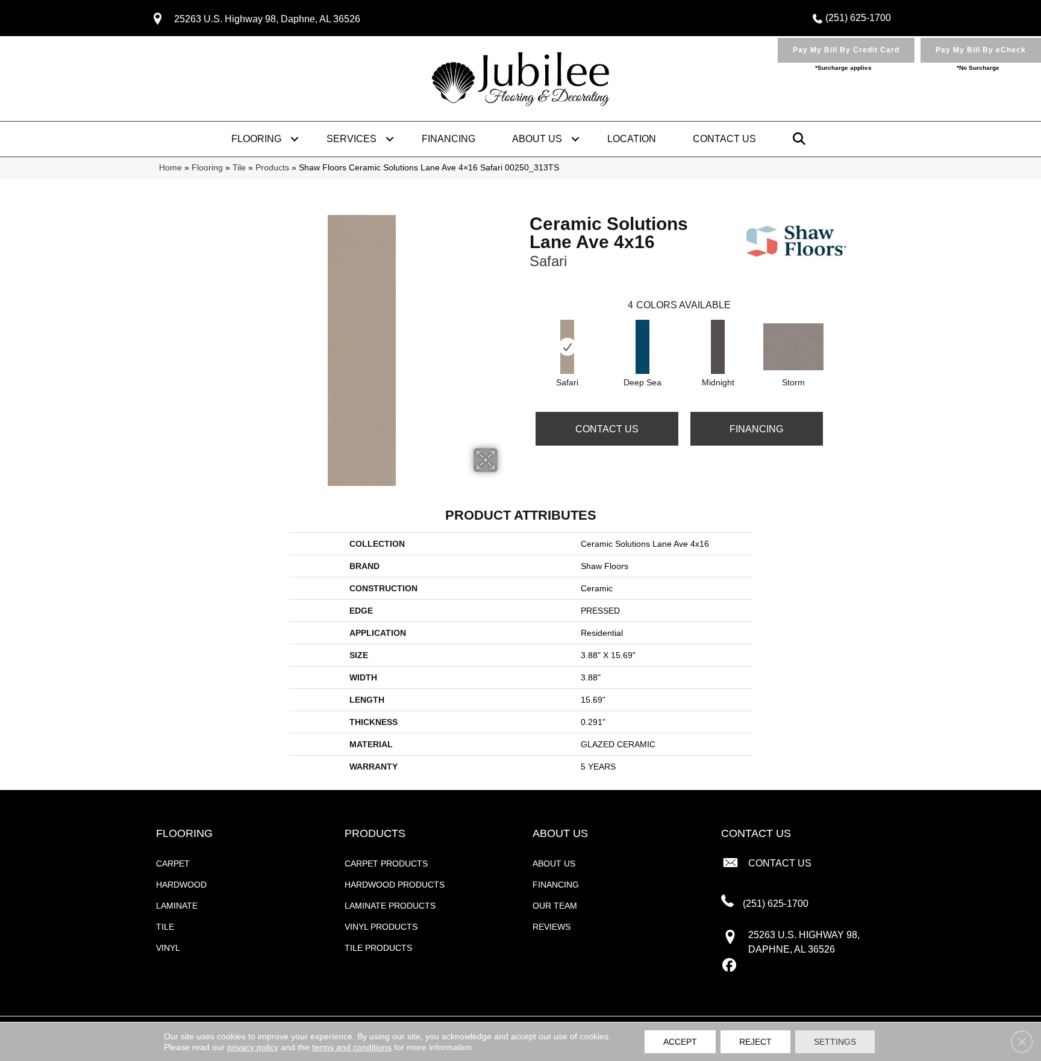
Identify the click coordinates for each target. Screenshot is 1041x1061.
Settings (835, 1042)
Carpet (173, 863)
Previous (523, 335)
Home (170, 167)
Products (272, 167)
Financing (448, 139)
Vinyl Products (381, 927)
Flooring (256, 139)
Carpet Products (386, 863)
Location (631, 139)
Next (835, 335)
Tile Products (378, 948)
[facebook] (730, 966)
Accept (680, 1042)
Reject (755, 1042)
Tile (239, 167)
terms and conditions (352, 1047)
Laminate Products (390, 905)
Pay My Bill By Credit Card (846, 50)
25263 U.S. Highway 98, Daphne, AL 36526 (267, 19)
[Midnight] (718, 347)
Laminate (177, 905)
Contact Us (724, 139)
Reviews (552, 927)
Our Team (555, 905)
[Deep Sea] (642, 347)
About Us (537, 139)
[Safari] (567, 347)
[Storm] (793, 346)
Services (352, 139)
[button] (294, 139)
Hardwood (181, 884)
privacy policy (252, 1047)
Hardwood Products (395, 884)
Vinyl (168, 948)
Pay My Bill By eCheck (981, 50)
